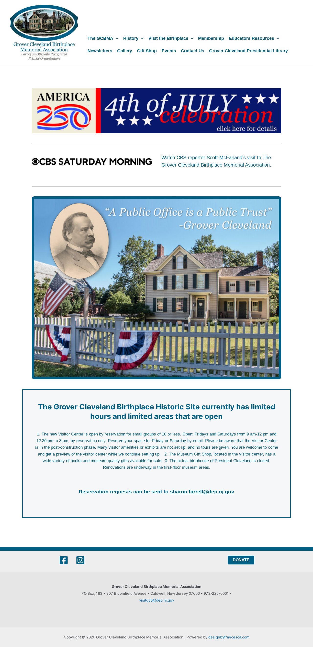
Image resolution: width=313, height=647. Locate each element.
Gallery (124, 50)
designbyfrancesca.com (228, 637)
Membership (211, 38)
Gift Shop (147, 50)
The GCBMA (100, 38)
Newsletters (100, 50)
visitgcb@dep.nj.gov (156, 600)
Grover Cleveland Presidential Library (248, 50)
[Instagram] (80, 560)
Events (169, 50)
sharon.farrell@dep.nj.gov (202, 491)
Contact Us (192, 50)
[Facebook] (63, 560)
